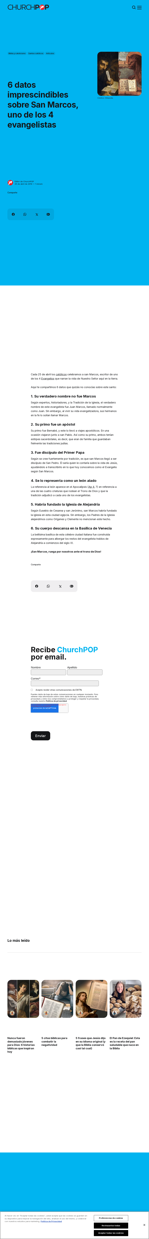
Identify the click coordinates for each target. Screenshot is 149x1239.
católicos (61, 374)
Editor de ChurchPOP (24, 181)
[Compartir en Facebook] (13, 214)
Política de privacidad (56, 701)
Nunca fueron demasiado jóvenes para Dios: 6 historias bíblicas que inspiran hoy (21, 1045)
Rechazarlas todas (111, 1225)
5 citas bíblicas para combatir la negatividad (55, 1041)
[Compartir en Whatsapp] (25, 214)
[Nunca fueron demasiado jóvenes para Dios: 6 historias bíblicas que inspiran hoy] (23, 999)
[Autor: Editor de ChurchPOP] (10, 183)
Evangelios (47, 378)
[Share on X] (36, 214)
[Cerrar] (144, 1225)
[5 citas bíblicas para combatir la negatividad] (57, 999)
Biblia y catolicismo (17, 53)
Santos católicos (35, 53)
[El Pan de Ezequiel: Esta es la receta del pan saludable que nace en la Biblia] (125, 999)
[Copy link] (48, 214)
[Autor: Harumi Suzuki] (114, 1013)
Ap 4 (91, 486)
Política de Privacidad (51, 1221)
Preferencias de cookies (111, 1218)
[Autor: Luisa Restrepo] (12, 1013)
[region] (74, 1225)
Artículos (50, 53)
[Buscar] (134, 7)
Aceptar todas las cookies (111, 1233)
